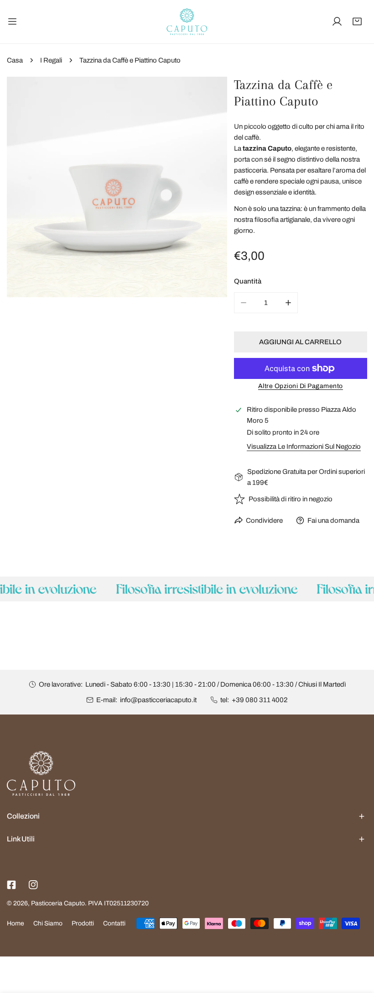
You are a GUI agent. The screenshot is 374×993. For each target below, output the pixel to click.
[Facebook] (11, 885)
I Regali (51, 60)
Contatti (114, 923)
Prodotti (83, 923)
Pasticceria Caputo (58, 903)
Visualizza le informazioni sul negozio (304, 446)
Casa (15, 60)
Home (15, 923)
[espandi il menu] (12, 21)
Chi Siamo (47, 923)
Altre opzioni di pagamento (300, 386)
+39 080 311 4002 (260, 700)
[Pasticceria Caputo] (187, 22)
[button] (357, 21)
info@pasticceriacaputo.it (158, 700)
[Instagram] (33, 885)
